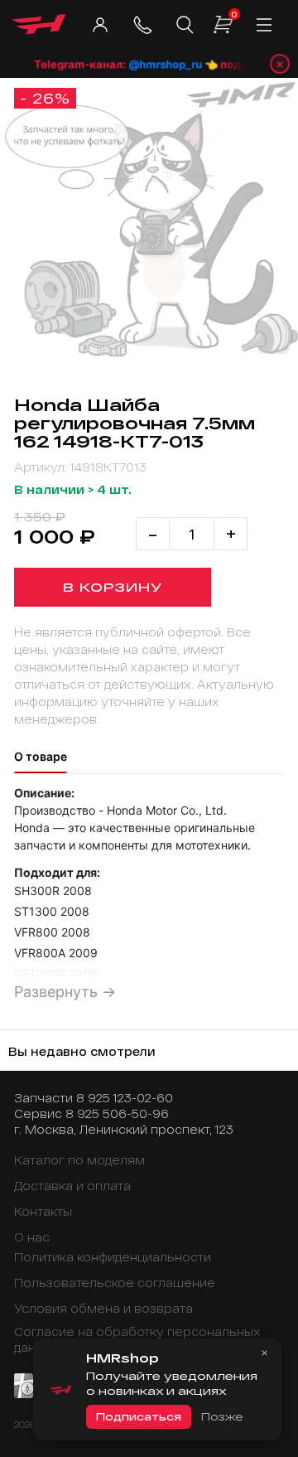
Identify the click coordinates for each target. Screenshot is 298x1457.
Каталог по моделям (79, 1160)
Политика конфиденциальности (112, 1257)
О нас (32, 1237)
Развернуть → (65, 991)
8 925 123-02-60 (124, 1098)
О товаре (40, 756)
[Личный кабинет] (99, 25)
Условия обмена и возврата (103, 1308)
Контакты (43, 1211)
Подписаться (138, 1416)
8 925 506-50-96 (117, 1113)
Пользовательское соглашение (114, 1282)
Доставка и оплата (72, 1186)
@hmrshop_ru (162, 63)
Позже (222, 1416)
